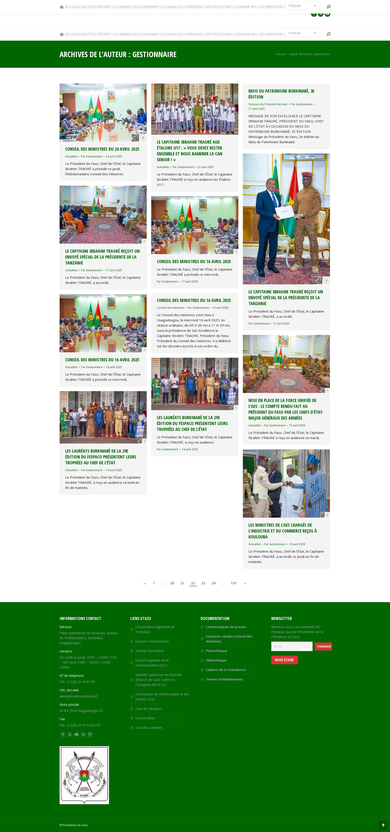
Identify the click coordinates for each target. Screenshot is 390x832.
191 (234, 583)
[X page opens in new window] (321, 14)
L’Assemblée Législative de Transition (154, 629)
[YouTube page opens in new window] (327, 14)
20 (172, 583)
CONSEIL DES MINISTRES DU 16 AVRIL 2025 (194, 261)
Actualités (71, 156)
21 (183, 583)
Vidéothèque (216, 660)
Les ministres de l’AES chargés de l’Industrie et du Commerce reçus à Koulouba (282, 531)
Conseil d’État (145, 718)
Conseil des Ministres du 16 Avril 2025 (194, 300)
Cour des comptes (148, 727)
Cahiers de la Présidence (226, 670)
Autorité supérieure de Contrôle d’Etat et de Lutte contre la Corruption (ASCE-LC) (158, 680)
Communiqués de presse (226, 627)
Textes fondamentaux (224, 679)
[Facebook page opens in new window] (314, 14)
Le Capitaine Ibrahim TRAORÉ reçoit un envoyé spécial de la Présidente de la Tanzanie (285, 297)
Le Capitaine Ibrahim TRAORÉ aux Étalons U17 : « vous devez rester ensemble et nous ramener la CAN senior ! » (189, 151)
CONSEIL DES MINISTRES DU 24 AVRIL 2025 (102, 149)
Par (91, 156)
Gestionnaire (154, 54)
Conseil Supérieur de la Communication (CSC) (152, 662)
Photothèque (216, 651)
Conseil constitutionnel (152, 641)
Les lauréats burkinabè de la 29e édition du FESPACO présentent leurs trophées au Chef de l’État (192, 423)
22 (193, 583)
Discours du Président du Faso (268, 104)
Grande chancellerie (149, 651)
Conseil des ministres (170, 308)
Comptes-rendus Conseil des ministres (229, 638)
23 (203, 583)
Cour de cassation (148, 708)
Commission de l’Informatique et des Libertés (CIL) (162, 696)
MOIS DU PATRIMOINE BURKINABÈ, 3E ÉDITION (281, 94)
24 (214, 583)
